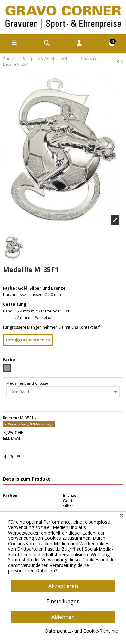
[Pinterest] (18, 456)
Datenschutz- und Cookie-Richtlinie (81, 631)
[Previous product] (119, 61)
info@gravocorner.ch (28, 339)
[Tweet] (12, 456)
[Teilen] (5, 456)
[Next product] (122, 61)
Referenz (11, 418)
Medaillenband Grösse (27, 383)
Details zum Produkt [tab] (26, 479)
